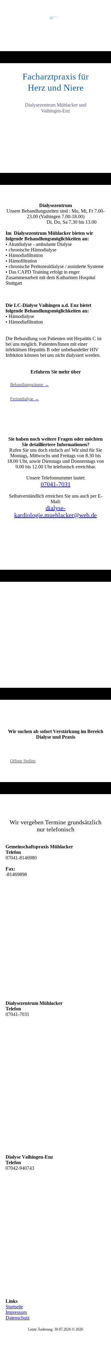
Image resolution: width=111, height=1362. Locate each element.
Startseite (14, 1306)
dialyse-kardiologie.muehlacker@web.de (55, 511)
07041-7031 (56, 484)
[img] (56, 25)
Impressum (16, 1312)
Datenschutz (18, 1317)
